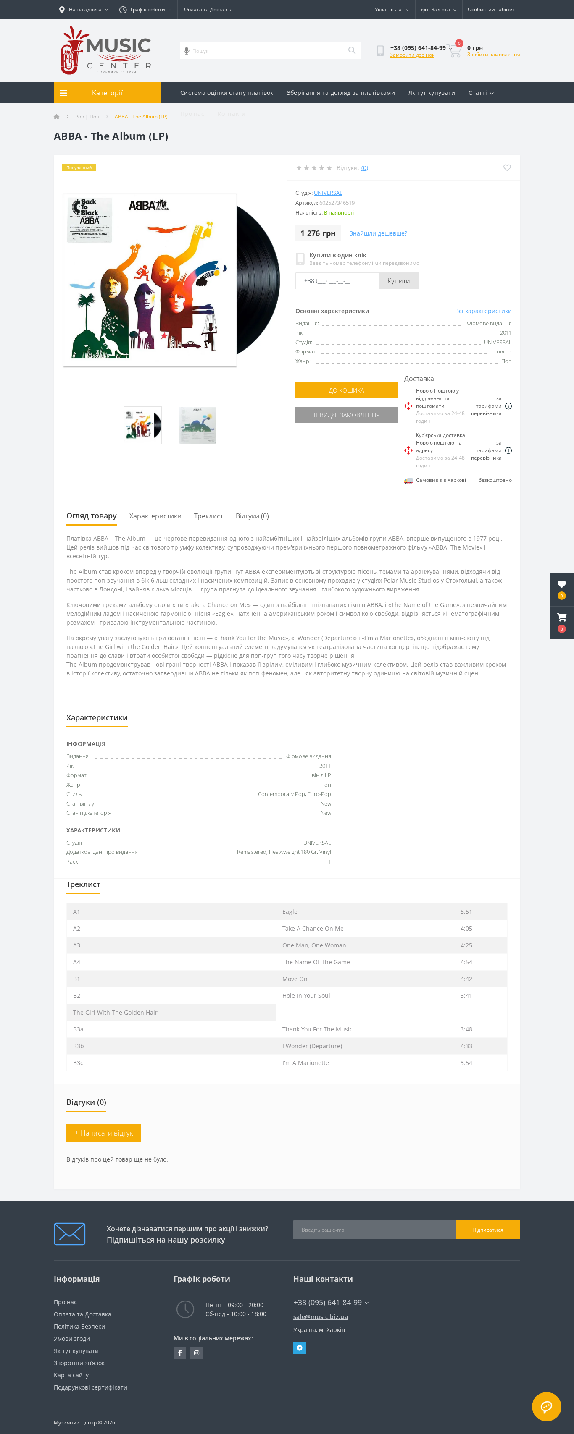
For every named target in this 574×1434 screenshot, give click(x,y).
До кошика (346, 390)
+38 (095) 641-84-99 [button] (328, 1302)
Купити (399, 280)
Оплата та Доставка (208, 9)
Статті (478, 93)
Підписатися (487, 1229)
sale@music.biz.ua (320, 1317)
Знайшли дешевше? (378, 233)
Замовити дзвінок (412, 54)
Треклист (208, 516)
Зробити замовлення (493, 54)
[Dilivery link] (508, 406)
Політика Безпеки (79, 1326)
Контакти (231, 114)
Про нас (192, 114)
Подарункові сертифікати (90, 1387)
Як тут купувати (432, 93)
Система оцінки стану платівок (227, 93)
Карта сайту (71, 1375)
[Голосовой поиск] (186, 50)
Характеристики (155, 516)
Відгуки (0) (252, 516)
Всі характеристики (483, 311)
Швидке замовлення (346, 415)
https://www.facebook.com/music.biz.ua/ (180, 1353)
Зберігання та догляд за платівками (341, 93)
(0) (364, 168)
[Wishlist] (507, 167)
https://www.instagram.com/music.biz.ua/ (196, 1353)
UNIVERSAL (328, 192)
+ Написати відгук (104, 1133)
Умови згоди (72, 1338)
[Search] (352, 50)
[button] (562, 623)
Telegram (299, 1348)
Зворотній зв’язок (79, 1363)
